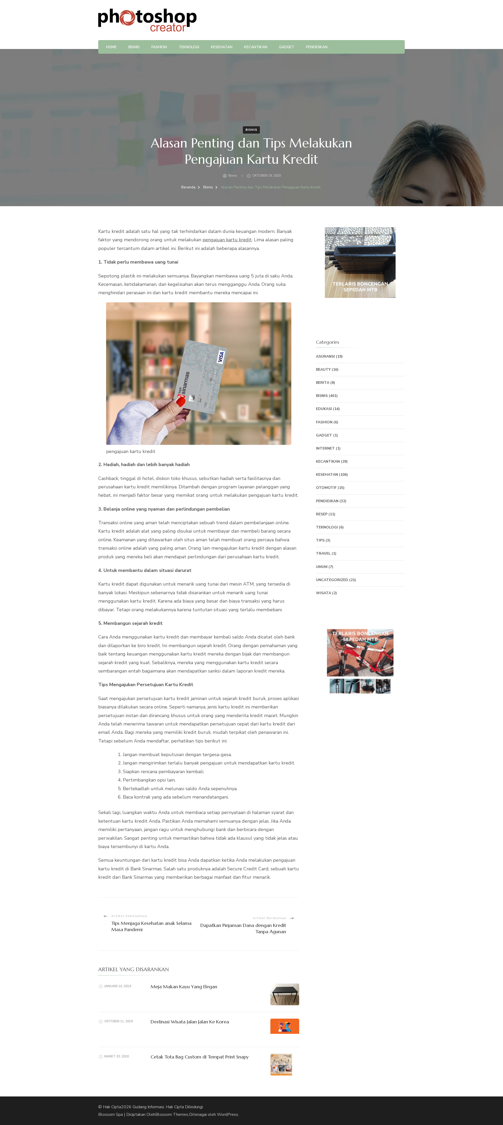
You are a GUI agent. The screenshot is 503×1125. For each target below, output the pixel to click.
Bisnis (134, 47)
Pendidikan (316, 47)
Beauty (323, 369)
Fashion (159, 47)
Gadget (286, 47)
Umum (321, 566)
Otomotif (326, 487)
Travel (323, 553)
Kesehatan (221, 47)
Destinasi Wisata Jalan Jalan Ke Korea (190, 1022)
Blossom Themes (171, 1114)
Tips (320, 540)
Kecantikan (255, 47)
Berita (322, 382)
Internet (325, 448)
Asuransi (325, 356)
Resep (321, 514)
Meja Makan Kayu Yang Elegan (184, 987)
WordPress (227, 1114)
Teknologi (189, 47)
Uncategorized (332, 579)
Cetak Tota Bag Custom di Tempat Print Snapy (200, 1057)
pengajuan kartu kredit (227, 240)
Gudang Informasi (148, 1107)
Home (111, 47)
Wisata (323, 593)
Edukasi (324, 408)
